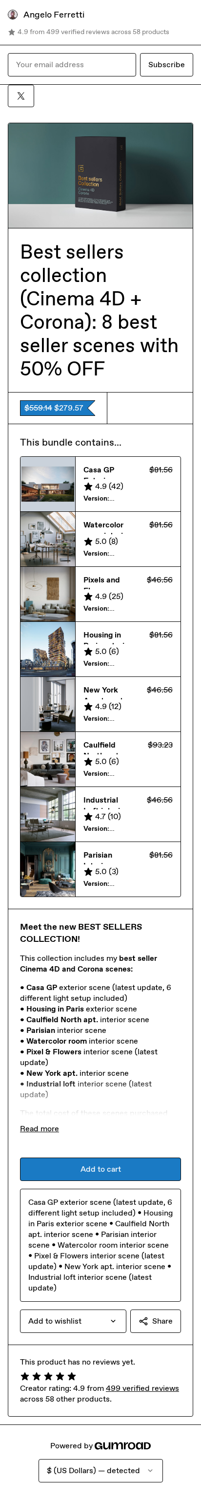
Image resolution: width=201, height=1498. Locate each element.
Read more (39, 1128)
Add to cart (100, 1169)
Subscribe (166, 64)
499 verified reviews (142, 1388)
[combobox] (73, 1321)
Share (162, 1321)
